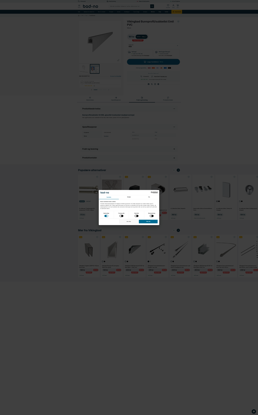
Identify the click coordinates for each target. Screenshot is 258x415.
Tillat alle (148, 221)
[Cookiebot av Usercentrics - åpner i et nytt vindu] (152, 193)
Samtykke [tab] (109, 197)
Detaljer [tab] (129, 197)
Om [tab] (149, 197)
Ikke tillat (129, 221)
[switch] (121, 216)
